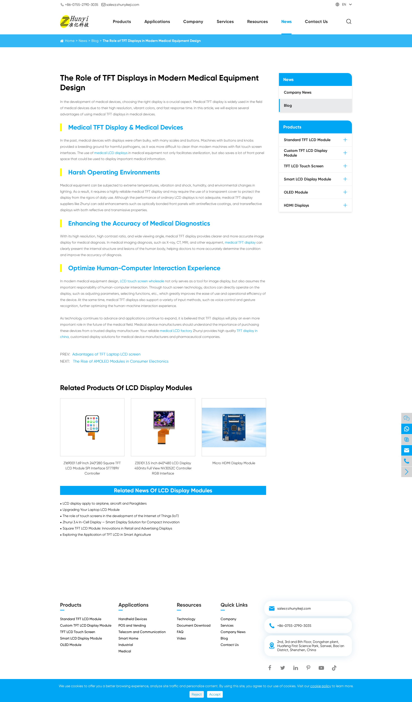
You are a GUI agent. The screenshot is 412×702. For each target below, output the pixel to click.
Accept (215, 694)
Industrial (125, 645)
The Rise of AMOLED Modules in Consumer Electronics (120, 361)
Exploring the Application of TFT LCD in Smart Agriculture (107, 535)
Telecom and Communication (142, 632)
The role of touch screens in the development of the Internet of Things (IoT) (121, 516)
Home (69, 41)
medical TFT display (240, 242)
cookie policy (320, 686)
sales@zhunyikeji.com (120, 4)
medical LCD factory (176, 331)
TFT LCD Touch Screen (303, 166)
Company (193, 21)
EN (344, 4)
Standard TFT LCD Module (307, 139)
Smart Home (128, 638)
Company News (297, 92)
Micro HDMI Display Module (233, 463)
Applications (157, 21)
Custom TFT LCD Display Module (305, 153)
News (286, 21)
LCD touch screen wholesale (142, 281)
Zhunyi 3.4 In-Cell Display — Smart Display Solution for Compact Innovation (121, 522)
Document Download (194, 625)
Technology (186, 619)
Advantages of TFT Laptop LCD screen (106, 354)
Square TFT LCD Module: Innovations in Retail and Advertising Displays (117, 528)
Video (181, 638)
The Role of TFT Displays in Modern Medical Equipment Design (152, 41)
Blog (94, 41)
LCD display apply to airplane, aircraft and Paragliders (105, 503)
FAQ (180, 632)
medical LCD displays (110, 153)
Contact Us (316, 21)
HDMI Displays (296, 205)
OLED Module (296, 192)
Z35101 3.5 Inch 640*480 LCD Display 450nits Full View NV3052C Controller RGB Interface (163, 468)
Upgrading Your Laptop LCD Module (91, 510)
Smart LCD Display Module (307, 179)
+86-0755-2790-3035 (79, 4)
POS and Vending (132, 625)
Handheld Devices (132, 619)
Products (122, 21)
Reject (197, 694)
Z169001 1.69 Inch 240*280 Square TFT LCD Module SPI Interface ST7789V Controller (92, 468)
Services (225, 21)
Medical (124, 651)
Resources (257, 21)
